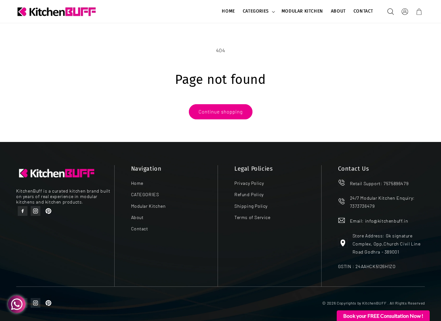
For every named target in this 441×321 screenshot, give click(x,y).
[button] (258, 11)
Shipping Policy (251, 206)
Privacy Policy (249, 183)
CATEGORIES (256, 11)
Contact (139, 228)
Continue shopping (221, 112)
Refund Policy (249, 194)
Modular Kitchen (148, 206)
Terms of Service (252, 217)
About (137, 217)
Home (137, 183)
